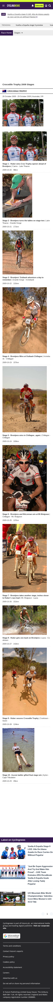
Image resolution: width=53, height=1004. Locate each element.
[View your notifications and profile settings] (33, 5)
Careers (6, 973)
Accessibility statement (12, 967)
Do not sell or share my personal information (21, 983)
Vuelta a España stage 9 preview (29, 25)
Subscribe (39, 6)
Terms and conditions (12, 946)
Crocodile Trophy (17, 91)
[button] (49, 5)
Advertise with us (10, 978)
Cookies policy (9, 962)
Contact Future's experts (13, 951)
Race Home (6, 33)
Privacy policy (8, 956)
